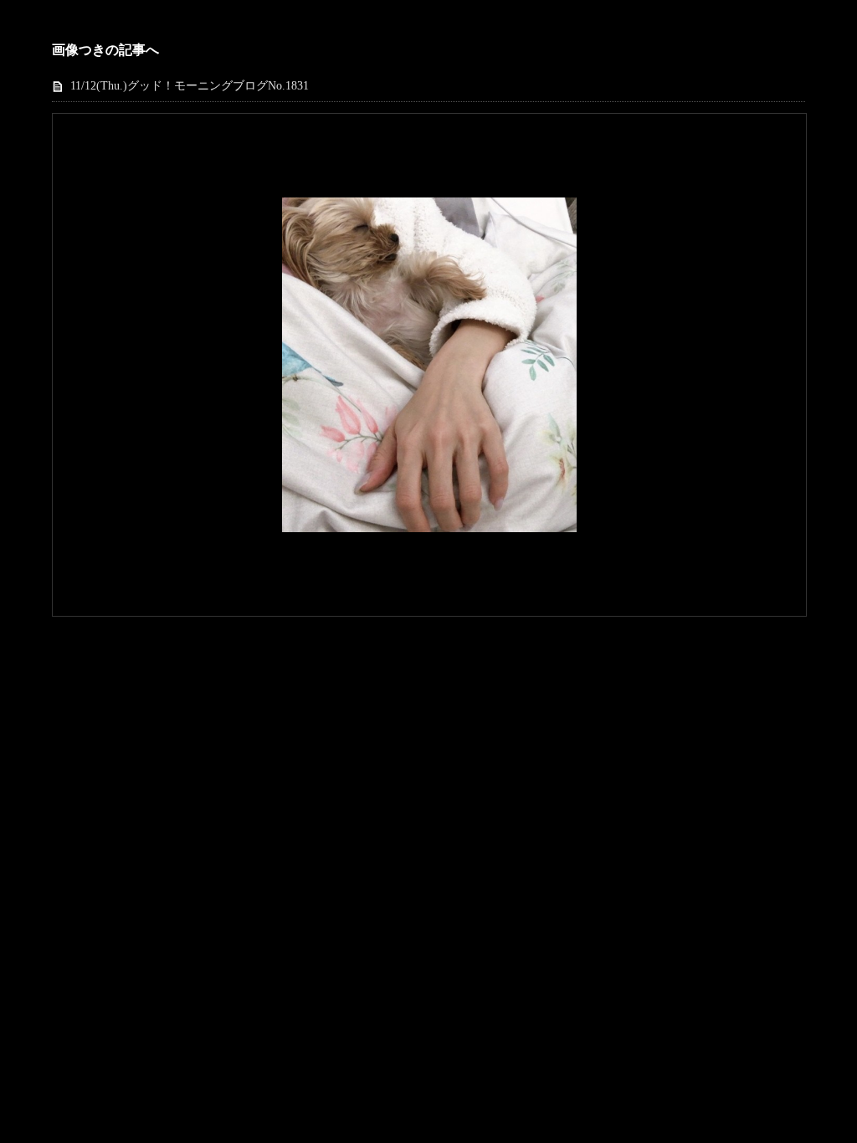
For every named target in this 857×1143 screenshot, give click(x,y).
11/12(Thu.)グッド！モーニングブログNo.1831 (189, 85)
